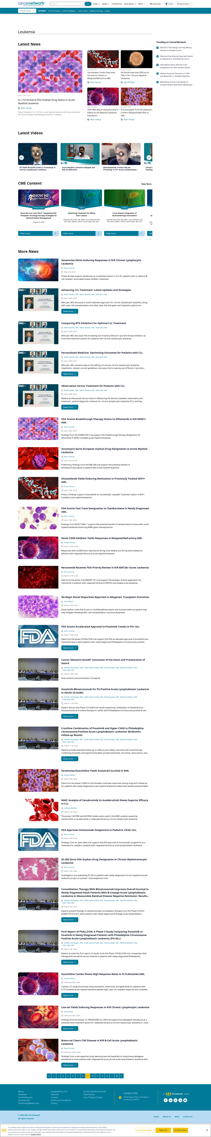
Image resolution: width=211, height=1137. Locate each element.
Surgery (107, 11)
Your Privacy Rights (144, 1130)
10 (93, 1076)
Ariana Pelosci (70, 542)
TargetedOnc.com (59, 1091)
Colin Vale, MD (68, 670)
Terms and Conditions (61, 1100)
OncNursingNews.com (28, 1103)
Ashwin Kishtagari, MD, (73, 667)
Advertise (22, 1094)
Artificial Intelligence (69, 11)
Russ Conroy (69, 268)
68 (117, 1076)
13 (107, 1076)
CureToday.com (25, 1097)
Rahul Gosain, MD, (87, 294)
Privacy (54, 1103)
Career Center (83, 11)
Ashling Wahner (70, 808)
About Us (167, 1116)
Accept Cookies (180, 1130)
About (21, 1091)
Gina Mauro (69, 601)
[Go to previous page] (49, 1075)
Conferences (117, 4)
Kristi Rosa (68, 1011)
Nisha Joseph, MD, (111, 667)
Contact (54, 1097)
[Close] (207, 1130)
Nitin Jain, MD (101, 294)
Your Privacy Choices (93, 1097)
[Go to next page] (121, 1075)
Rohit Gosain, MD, (71, 294)
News (95, 4)
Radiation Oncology (96, 11)
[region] (105, 1130)
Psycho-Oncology (54, 11)
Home (156, 1116)
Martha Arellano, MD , (129, 667)
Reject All (163, 1130)
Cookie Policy (36, 1134)
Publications (129, 4)
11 (97, 1076)
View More (146, 184)
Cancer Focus (25, 11)
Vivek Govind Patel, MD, (93, 667)
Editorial (54, 1094)
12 (102, 1076)
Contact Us (187, 1116)
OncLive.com (24, 1100)
